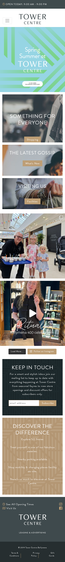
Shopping (32, 140)
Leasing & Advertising (32, 532)
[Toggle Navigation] (7, 20)
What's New (32, 163)
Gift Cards (51, 554)
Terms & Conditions (14, 554)
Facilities (32, 201)
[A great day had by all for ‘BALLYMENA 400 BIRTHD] (32, 245)
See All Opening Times (20, 504)
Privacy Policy (35, 554)
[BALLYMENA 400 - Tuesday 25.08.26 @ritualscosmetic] (32, 313)
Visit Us (11, 508)
